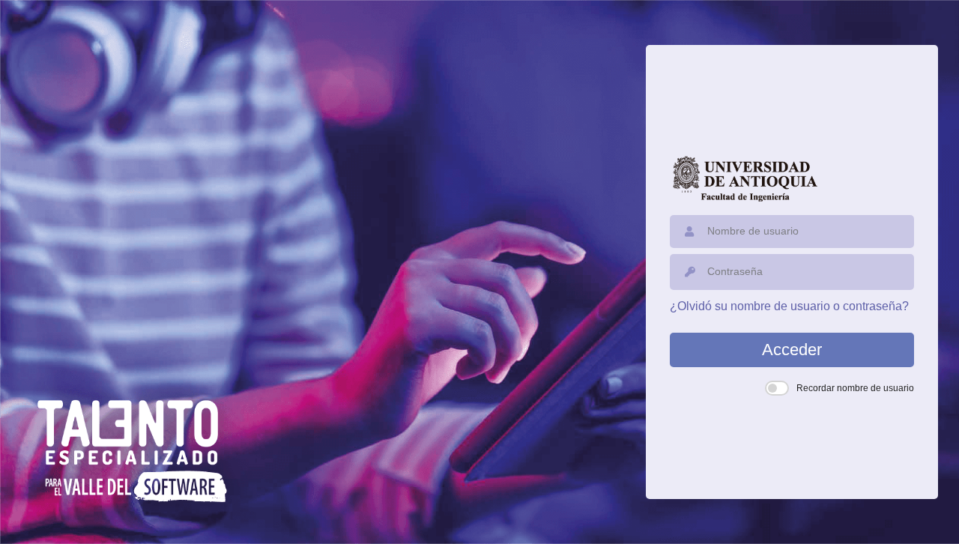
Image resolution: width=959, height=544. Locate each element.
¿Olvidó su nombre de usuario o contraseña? (789, 306)
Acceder (792, 349)
